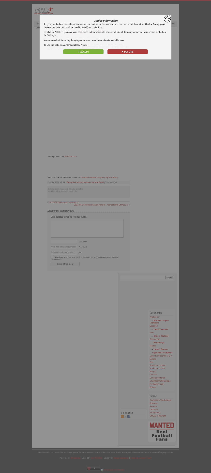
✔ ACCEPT (83, 52)
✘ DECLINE (128, 52)
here (122, 40)
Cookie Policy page (155, 24)
